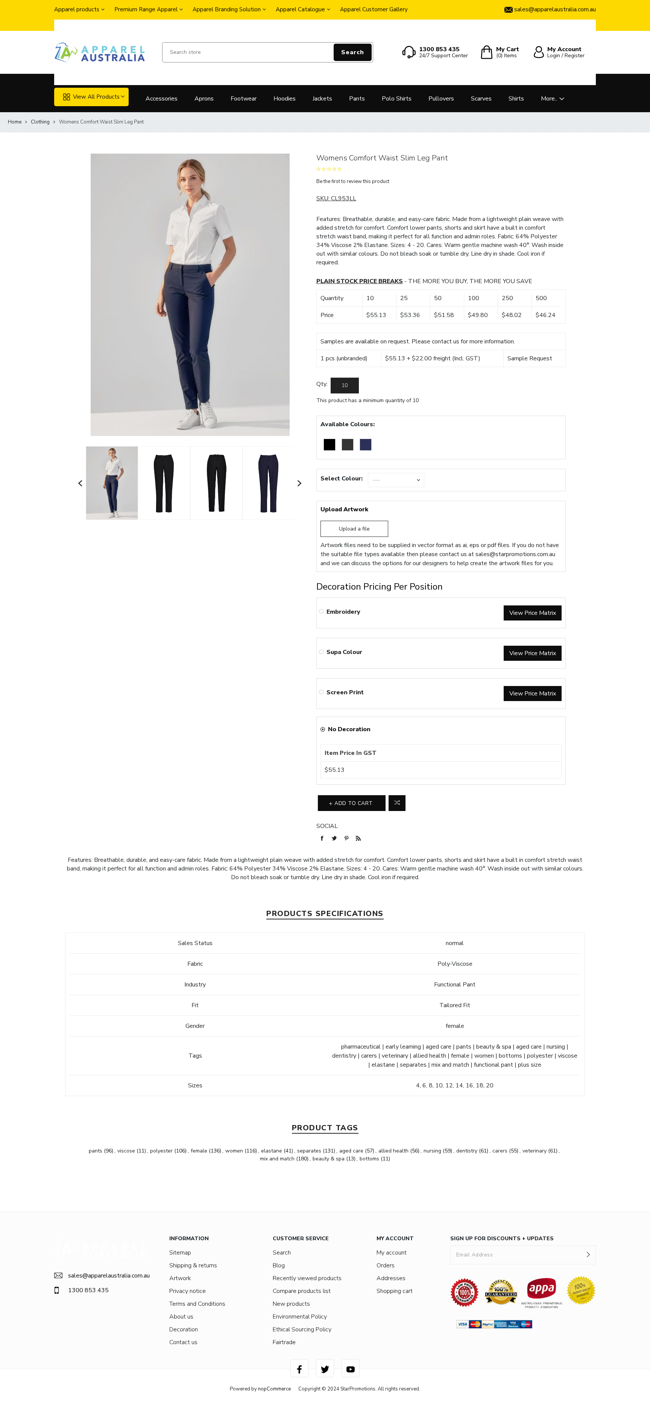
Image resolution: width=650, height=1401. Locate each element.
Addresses (391, 1278)
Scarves (481, 99)
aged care (351, 1150)
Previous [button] (80, 483)
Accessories (162, 99)
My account (392, 1253)
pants (95, 1150)
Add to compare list (397, 803)
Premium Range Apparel (146, 9)
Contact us (183, 1342)
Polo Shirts (397, 99)
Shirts (516, 99)
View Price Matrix (532, 613)
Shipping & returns (193, 1265)
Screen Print (345, 692)
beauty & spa (329, 1158)
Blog (279, 1265)
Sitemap (180, 1253)
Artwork (180, 1278)
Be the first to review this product (352, 181)
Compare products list (302, 1291)
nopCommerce (274, 1389)
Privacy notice (187, 1291)
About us (181, 1317)
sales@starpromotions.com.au (515, 554)
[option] (112, 483)
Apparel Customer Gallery (374, 9)
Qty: (322, 384)
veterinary (534, 1150)
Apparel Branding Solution (227, 9)
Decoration (183, 1329)
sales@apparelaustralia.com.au (107, 1275)
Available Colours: (347, 424)
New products (291, 1304)
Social (327, 826)
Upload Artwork (344, 509)
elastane (271, 1150)
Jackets (322, 99)
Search (352, 52)
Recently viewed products (307, 1278)
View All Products (96, 97)
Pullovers (441, 99)
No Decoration (349, 729)
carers (499, 1150)
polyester (161, 1150)
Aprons (204, 99)
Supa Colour (344, 652)
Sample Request (529, 358)
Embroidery (343, 612)
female (199, 1150)
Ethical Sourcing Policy (302, 1329)
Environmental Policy (300, 1317)
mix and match (277, 1158)
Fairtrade (284, 1342)
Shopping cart (395, 1291)
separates (309, 1150)
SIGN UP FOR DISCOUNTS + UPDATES (502, 1238)
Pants (357, 99)
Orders (386, 1265)
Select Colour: (341, 478)
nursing (432, 1150)
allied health (393, 1150)
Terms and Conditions (197, 1304)
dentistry (466, 1150)
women (234, 1150)
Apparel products (76, 9)
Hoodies (284, 99)
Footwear (244, 99)
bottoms (369, 1158)
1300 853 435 (88, 1290)
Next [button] (300, 483)
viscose (126, 1150)
